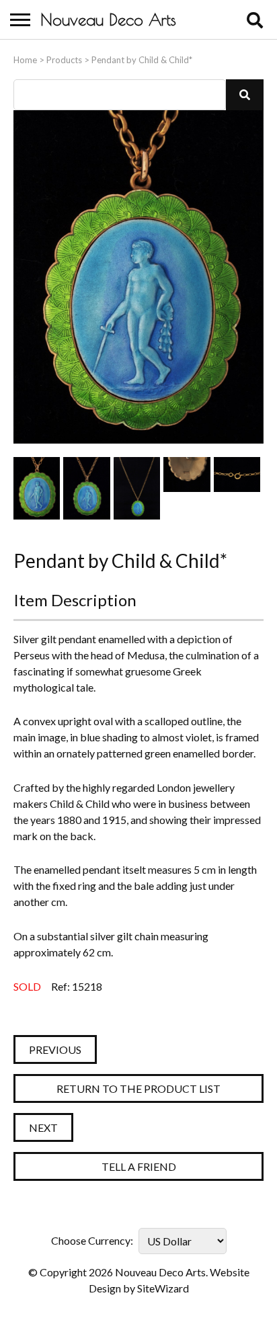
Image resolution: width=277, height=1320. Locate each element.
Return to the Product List (138, 1088)
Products (64, 59)
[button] (245, 94)
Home (25, 59)
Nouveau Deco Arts (108, 19)
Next (43, 1127)
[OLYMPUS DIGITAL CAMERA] (36, 488)
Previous (55, 1049)
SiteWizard (163, 1288)
